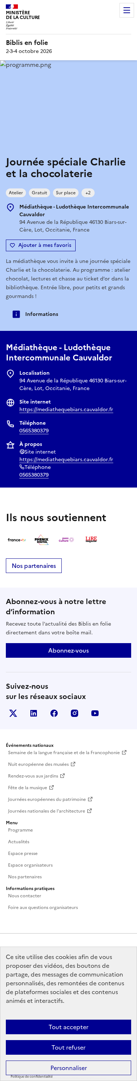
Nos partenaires (34, 565)
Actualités (18, 842)
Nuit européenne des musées (38, 764)
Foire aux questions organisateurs (43, 907)
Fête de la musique (27, 787)
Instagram (74, 713)
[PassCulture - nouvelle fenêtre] (66, 540)
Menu (126, 10)
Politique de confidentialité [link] (32, 1076)
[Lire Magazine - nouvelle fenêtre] (91, 540)
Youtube (95, 713)
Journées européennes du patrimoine (47, 799)
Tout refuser (68, 1047)
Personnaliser (68, 1067)
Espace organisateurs (30, 865)
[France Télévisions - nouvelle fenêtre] (17, 540)
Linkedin (33, 713)
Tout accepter (68, 1027)
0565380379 (34, 431)
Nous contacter (24, 896)
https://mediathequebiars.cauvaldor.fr (66, 409)
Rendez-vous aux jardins (33, 776)
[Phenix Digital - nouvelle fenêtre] (42, 540)
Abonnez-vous (68, 650)
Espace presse (23, 853)
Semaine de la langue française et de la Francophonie (64, 752)
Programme (20, 830)
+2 (88, 193)
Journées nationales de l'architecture (46, 811)
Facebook (54, 713)
